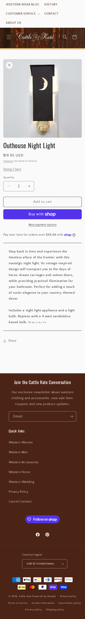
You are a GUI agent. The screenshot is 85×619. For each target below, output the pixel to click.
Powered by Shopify (44, 596)
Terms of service (18, 603)
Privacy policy (33, 609)
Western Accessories (23, 462)
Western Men (18, 452)
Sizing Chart (12, 169)
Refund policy (68, 596)
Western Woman (21, 442)
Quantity (8, 177)
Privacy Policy (18, 492)
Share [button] (12, 341)
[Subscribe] (71, 416)
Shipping (8, 161)
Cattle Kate (25, 596)
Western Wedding (21, 482)
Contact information (43, 603)
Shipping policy (55, 609)
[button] (22, 13)
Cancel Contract (20, 501)
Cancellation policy (70, 603)
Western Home (19, 472)
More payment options (43, 224)
